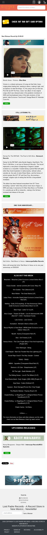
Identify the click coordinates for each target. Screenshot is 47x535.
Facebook (24, 498)
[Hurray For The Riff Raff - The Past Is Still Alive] (7, 196)
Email (24, 502)
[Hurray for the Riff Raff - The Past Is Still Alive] (24, 118)
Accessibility (39, 530)
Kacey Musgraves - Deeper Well (14, 444)
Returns (27, 530)
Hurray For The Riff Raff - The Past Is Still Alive (19, 156)
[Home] (8, 7)
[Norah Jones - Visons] (24, 43)
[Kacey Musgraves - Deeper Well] (24, 438)
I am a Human (27, 513)
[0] (45, 3)
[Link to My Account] (39, 2)
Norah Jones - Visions (10, 80)
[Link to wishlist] (34, 2)
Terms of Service (17, 531)
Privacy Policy (7, 531)
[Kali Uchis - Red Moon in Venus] (24, 211)
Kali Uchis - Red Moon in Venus (13, 261)
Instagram (24, 500)
